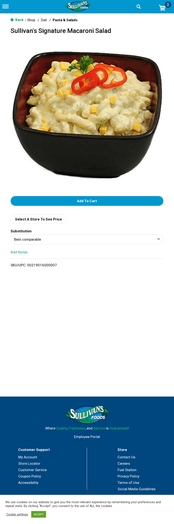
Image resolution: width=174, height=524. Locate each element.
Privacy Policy (128, 476)
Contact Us (126, 457)
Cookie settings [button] (17, 514)
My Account (27, 457)
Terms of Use (128, 482)
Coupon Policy (29, 476)
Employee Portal (87, 437)
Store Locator (29, 463)
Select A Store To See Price (38, 219)
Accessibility (28, 482)
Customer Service (32, 470)
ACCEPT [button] (39, 514)
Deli (44, 20)
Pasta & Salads (65, 20)
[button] (87, 201)
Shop (31, 20)
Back (19, 20)
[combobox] (87, 239)
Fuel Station (127, 470)
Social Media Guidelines (137, 489)
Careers (124, 463)
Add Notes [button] (19, 252)
